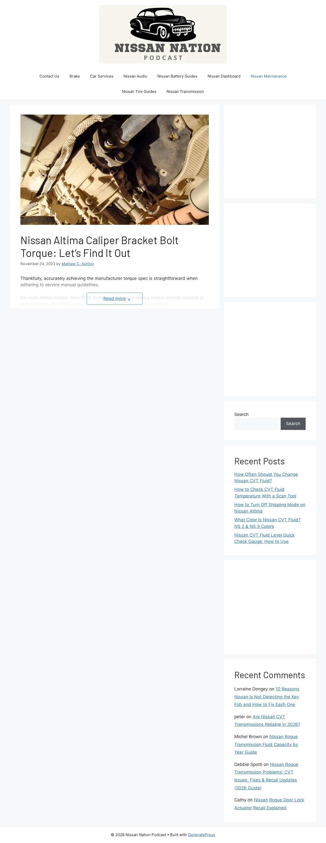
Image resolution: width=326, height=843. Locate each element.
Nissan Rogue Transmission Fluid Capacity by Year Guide (266, 744)
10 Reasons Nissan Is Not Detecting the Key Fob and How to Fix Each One (266, 696)
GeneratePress (201, 834)
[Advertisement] (280, 150)
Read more (114, 298)
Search (241, 414)
